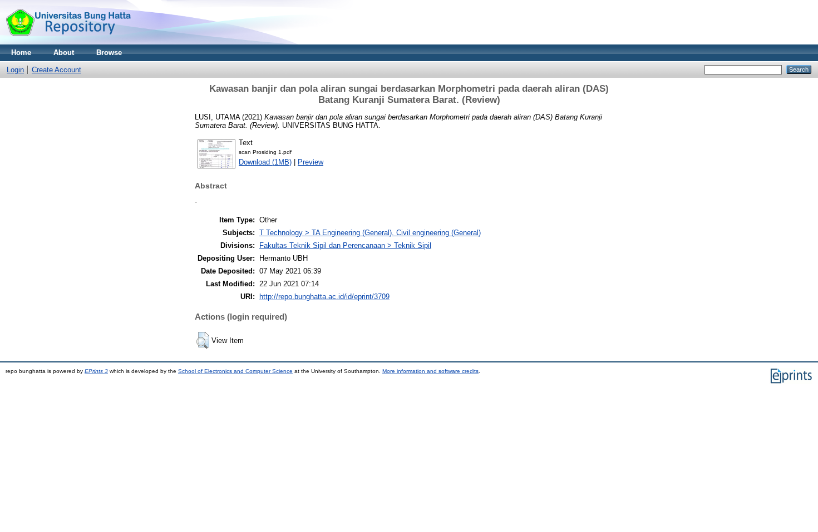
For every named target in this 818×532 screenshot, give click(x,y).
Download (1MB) (265, 162)
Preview (310, 162)
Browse (109, 52)
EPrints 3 (96, 371)
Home (21, 52)
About (63, 52)
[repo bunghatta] (68, 42)
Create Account (56, 70)
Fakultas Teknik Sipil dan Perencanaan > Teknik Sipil (345, 245)
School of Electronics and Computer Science (235, 371)
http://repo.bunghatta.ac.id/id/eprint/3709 (324, 296)
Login (15, 70)
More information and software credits (430, 371)
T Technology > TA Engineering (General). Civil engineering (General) (370, 232)
